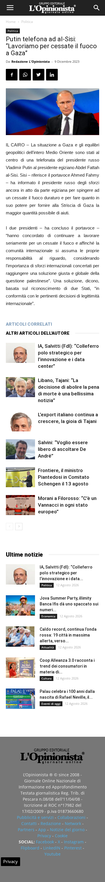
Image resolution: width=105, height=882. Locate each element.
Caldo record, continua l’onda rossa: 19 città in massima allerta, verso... (68, 635)
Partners (26, 829)
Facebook (45, 842)
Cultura (46, 678)
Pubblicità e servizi (35, 817)
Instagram (74, 842)
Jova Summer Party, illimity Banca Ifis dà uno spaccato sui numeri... (69, 604)
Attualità (47, 647)
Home (11, 21)
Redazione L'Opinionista (30, 61)
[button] (97, 8)
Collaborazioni (71, 817)
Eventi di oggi (51, 704)
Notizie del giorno (67, 829)
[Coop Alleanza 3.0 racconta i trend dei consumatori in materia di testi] (20, 667)
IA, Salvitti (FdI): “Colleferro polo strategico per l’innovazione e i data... (66, 573)
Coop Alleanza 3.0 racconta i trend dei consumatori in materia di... (67, 666)
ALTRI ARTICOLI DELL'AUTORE (37, 333)
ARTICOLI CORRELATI (29, 324)
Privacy (44, 835)
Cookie (61, 835)
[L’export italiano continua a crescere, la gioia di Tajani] (20, 421)
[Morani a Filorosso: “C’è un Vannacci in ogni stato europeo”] (20, 505)
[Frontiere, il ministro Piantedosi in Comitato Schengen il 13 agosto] (20, 477)
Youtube (52, 854)
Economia (48, 616)
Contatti (29, 823)
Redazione (51, 823)
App (42, 829)
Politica (27, 21)
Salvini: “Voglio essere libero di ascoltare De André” (63, 449)
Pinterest (73, 848)
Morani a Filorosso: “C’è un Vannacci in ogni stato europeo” (67, 504)
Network (73, 823)
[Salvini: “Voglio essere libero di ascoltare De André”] (20, 449)
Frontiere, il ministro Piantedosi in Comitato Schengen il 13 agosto (63, 477)
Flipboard (30, 848)
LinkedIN (51, 848)
